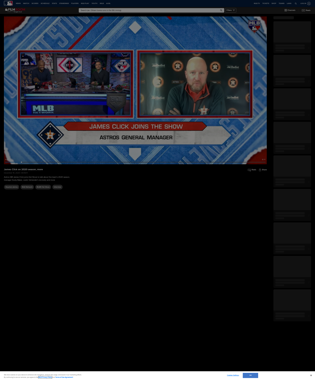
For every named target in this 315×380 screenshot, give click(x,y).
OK (250, 375)
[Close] (311, 375)
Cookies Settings (233, 375)
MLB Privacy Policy (45, 377)
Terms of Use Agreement (64, 377)
